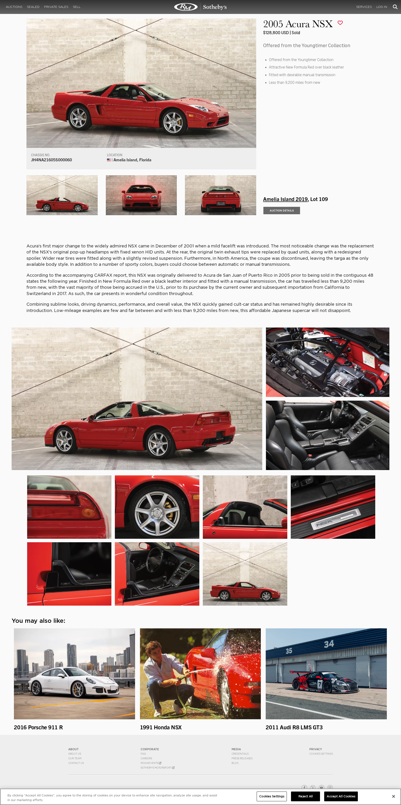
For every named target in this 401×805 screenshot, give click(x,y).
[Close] (393, 796)
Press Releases (242, 758)
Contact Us (76, 763)
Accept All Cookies (341, 796)
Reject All (305, 796)
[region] (200, 797)
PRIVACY (315, 749)
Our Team (74, 758)
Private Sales (56, 7)
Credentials (240, 753)
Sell (77, 7)
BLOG (235, 763)
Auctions (14, 7)
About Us (74, 753)
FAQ (143, 753)
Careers (146, 758)
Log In (381, 7)
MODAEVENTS (150, 763)
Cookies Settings (321, 753)
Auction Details (282, 210)
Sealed (33, 7)
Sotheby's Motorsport (156, 767)
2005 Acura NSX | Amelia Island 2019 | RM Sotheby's (200, 7)
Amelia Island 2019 (285, 198)
